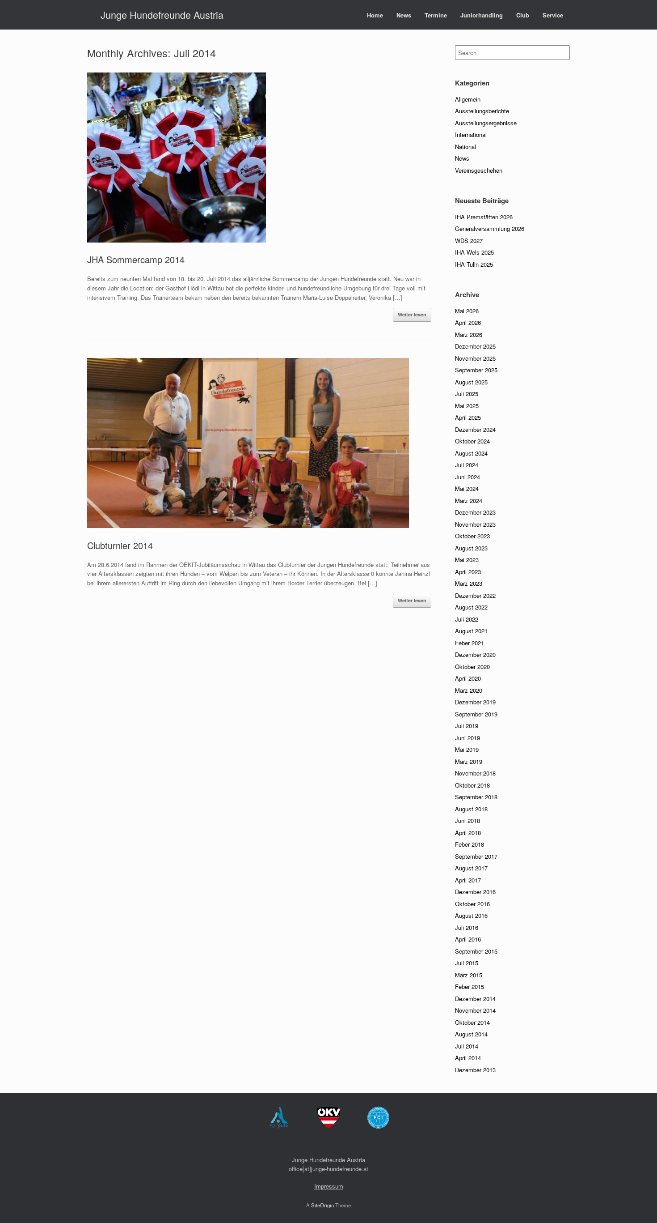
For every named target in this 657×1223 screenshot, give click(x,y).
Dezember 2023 (475, 512)
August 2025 (471, 382)
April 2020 (468, 678)
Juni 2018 (467, 820)
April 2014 (468, 1057)
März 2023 (468, 583)
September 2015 (476, 951)
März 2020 (468, 690)
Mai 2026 (467, 311)
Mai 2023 (467, 559)
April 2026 (468, 322)
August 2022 (471, 607)
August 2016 (471, 915)
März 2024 (468, 500)
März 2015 (468, 975)
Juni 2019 (467, 737)
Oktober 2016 (472, 903)
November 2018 (475, 773)
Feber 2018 (469, 844)
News (403, 15)
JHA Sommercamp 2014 (136, 259)
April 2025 (468, 417)
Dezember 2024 (475, 429)
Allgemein (467, 99)
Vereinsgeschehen (478, 170)
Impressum (328, 1186)
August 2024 (471, 453)
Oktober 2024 (472, 441)
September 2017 (476, 856)
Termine (436, 15)
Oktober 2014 (472, 1022)
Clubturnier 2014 (120, 545)
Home (375, 15)
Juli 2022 (466, 619)
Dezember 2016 (475, 891)
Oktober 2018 (472, 785)
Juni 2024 (467, 477)
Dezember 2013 (475, 1069)
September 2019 (476, 714)
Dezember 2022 (475, 595)
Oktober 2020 (472, 666)
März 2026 (468, 334)
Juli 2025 (466, 393)
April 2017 (468, 880)
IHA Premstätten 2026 (484, 217)
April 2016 (468, 939)
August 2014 (471, 1034)
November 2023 (475, 524)
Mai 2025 (467, 405)
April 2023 (468, 571)
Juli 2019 (466, 725)
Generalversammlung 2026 (489, 228)
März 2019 (468, 761)
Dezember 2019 (475, 702)
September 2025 (476, 370)
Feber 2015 (469, 986)
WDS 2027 (469, 240)
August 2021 (471, 630)
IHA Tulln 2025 (474, 264)
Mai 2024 (467, 488)
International (471, 134)
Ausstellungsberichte (482, 111)
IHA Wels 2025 (474, 252)
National (465, 146)
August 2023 (471, 548)
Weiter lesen (412, 314)
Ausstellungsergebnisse (486, 123)
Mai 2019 (467, 749)
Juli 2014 (466, 1046)
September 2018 (476, 797)
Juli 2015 (466, 963)
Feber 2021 (469, 643)
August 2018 (471, 809)
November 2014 (475, 1010)
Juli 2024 (466, 464)
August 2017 (471, 868)
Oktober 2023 (472, 536)
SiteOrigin (322, 1205)
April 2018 (468, 832)
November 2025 (475, 358)
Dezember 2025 (475, 346)
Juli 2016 (466, 927)
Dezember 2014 (475, 998)
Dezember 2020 (475, 654)
